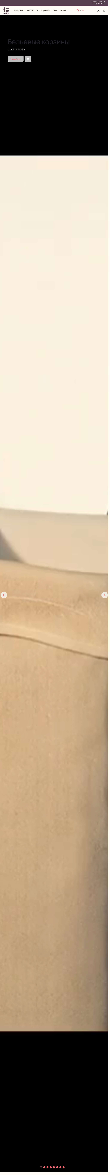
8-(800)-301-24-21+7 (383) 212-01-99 (98, 3)
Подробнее (15, 59)
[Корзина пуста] (104, 10)
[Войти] (98, 10)
